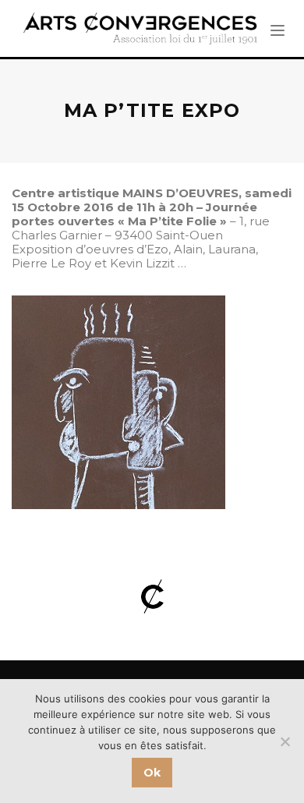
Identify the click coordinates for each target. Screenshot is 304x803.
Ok (152, 773)
